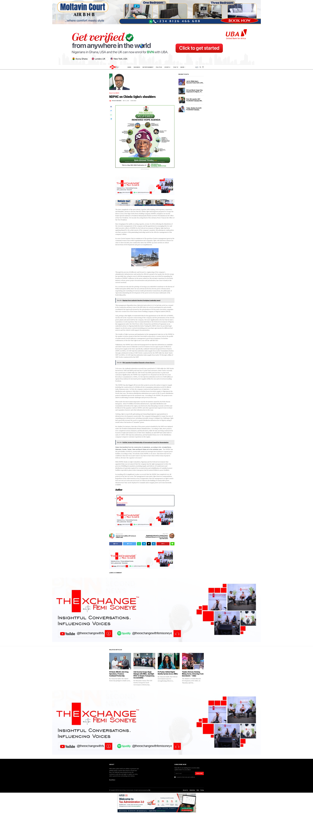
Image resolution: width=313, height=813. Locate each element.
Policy (202, 790)
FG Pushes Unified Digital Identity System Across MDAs (168, 673)
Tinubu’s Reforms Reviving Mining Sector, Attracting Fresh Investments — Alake (192, 674)
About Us (185, 790)
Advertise (192, 790)
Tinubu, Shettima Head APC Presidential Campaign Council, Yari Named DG (194, 109)
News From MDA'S (114, 93)
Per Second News (116, 100)
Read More (112, 780)
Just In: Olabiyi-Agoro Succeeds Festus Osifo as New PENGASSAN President (195, 82)
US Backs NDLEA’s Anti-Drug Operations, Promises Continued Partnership (118, 674)
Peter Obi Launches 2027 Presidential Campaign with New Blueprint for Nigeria (194, 100)
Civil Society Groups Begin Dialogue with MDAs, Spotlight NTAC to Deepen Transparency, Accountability (144, 675)
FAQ (198, 790)
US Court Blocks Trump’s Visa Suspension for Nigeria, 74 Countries (194, 91)
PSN (149, 790)
